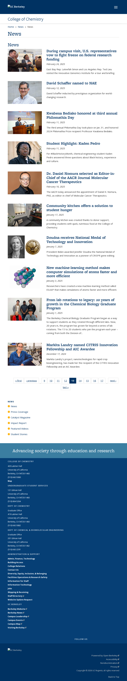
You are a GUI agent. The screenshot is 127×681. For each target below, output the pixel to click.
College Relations (16, 566)
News (21, 26)
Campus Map (15, 624)
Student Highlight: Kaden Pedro (73, 143)
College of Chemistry (25, 19)
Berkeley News (16, 612)
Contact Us (13, 570)
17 (103, 381)
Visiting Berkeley (17, 627)
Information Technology (20, 584)
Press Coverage (19, 411)
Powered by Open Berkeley (105, 655)
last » (67, 387)
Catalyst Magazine (20, 417)
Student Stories (19, 434)
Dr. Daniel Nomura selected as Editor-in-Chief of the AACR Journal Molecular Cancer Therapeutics (80, 177)
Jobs (10, 588)
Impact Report (18, 423)
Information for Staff (18, 581)
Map (10, 481)
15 (88, 381)
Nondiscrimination (109, 663)
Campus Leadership (18, 616)
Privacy (115, 666)
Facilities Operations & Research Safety (27, 577)
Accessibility (112, 659)
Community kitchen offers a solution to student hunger (79, 207)
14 (81, 381)
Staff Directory (16, 596)
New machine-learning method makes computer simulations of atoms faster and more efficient (81, 271)
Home (11, 26)
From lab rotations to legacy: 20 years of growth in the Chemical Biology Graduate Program (81, 303)
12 (66, 381)
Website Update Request (20, 599)
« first (19, 380)
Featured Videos (19, 428)
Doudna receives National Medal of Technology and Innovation (75, 239)
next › (114, 380)
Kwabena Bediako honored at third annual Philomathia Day (81, 115)
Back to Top (113, 676)
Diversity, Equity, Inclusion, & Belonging (27, 573)
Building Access (15, 562)
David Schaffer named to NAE (71, 83)
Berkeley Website (17, 609)
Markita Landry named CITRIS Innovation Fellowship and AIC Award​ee (82, 346)
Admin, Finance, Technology (21, 558)
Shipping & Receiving (18, 592)
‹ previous (32, 380)
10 (52, 381)
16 (95, 381)
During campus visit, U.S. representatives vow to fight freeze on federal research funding (81, 55)
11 (59, 381)
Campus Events (16, 620)
